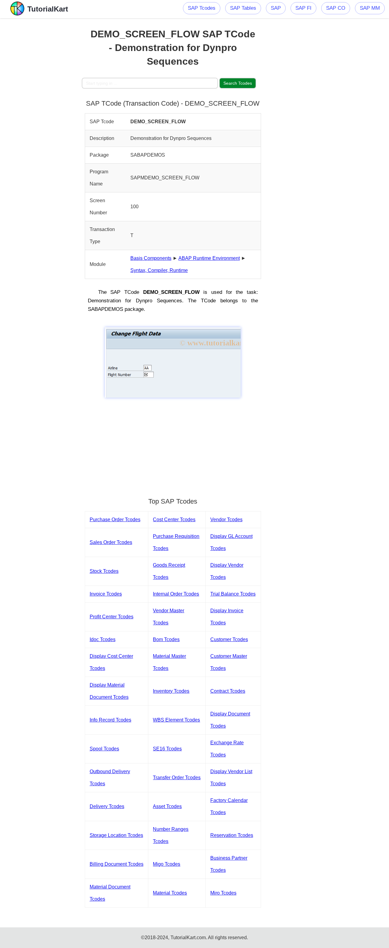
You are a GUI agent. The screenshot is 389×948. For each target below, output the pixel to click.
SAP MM (370, 8)
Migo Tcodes (166, 864)
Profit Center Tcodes (111, 616)
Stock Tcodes (104, 571)
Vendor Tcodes (226, 519)
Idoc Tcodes (102, 639)
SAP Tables (243, 8)
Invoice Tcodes (106, 593)
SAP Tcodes (201, 8)
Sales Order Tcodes (111, 542)
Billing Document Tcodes (116, 864)
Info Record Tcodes (110, 719)
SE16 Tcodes (167, 748)
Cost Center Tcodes (174, 519)
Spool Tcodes (104, 748)
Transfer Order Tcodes (177, 777)
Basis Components (150, 258)
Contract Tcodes (227, 691)
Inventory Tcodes (171, 691)
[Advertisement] (41, 109)
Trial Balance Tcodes (233, 593)
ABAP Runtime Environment (209, 258)
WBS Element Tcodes (176, 719)
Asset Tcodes (167, 806)
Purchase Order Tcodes (115, 519)
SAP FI (303, 8)
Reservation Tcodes (231, 835)
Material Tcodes (170, 892)
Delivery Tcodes (107, 806)
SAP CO (335, 8)
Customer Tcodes (229, 639)
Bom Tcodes (166, 639)
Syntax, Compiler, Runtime (159, 270)
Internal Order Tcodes (176, 593)
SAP (276, 8)
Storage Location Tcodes (116, 835)
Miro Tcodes (223, 892)
